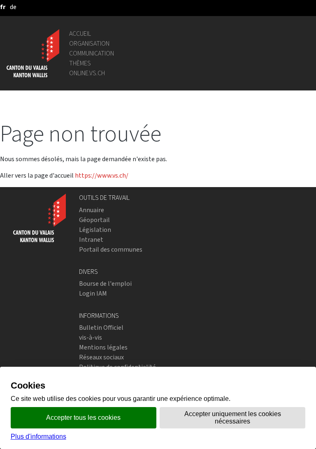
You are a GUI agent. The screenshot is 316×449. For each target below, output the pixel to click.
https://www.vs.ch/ (101, 175)
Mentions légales (103, 347)
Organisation (89, 43)
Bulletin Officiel (101, 327)
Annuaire (91, 210)
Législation (95, 229)
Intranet (91, 239)
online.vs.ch (87, 73)
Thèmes (80, 63)
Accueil (80, 33)
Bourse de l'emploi (105, 283)
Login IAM (93, 293)
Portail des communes (110, 249)
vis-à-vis (90, 337)
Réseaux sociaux (101, 357)
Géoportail (94, 219)
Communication (91, 53)
